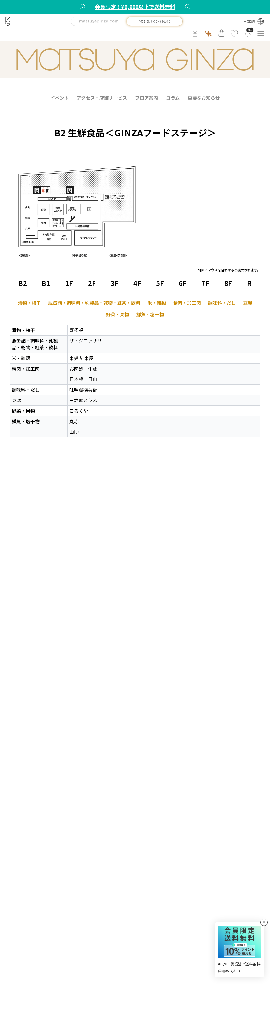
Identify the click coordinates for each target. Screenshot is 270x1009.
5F (160, 283)
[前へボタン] (82, 6)
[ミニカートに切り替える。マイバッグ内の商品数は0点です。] (221, 33)
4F (137, 283)
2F (92, 283)
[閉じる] (264, 922)
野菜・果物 (117, 314)
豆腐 (247, 302)
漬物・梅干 (29, 302)
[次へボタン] (187, 6)
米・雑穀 (157, 302)
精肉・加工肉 (187, 302)
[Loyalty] (208, 33)
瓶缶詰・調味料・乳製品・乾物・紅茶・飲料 (94, 302)
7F (205, 283)
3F (115, 283)
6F (183, 283)
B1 (46, 283)
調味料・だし (222, 302)
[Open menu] (261, 33)
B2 (22, 283)
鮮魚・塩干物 (150, 314)
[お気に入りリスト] (234, 33)
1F (69, 283)
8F (228, 283)
